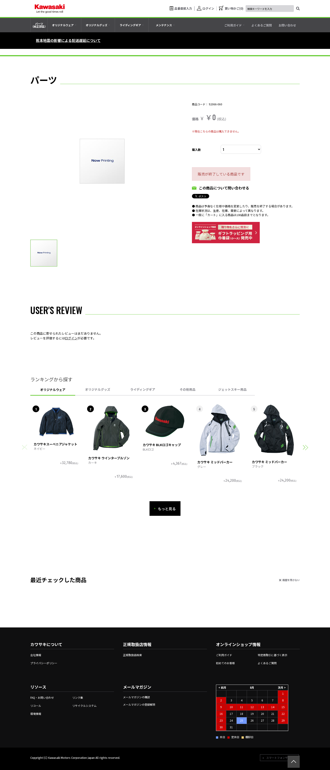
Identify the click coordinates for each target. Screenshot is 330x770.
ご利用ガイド (224, 655)
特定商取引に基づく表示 (272, 655)
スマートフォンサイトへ (281, 757)
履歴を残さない (291, 580)
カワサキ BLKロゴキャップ (162, 444)
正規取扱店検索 (132, 655)
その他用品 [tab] (187, 389)
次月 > (282, 687)
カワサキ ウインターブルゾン (109, 458)
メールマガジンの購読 (136, 697)
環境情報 (35, 714)
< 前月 (222, 687)
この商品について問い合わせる (224, 188)
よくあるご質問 (267, 663)
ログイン (71, 338)
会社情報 (35, 655)
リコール (35, 705)
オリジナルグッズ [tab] (97, 389)
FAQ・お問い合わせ (42, 697)
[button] (305, 447)
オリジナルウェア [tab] (52, 389)
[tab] (64, 25)
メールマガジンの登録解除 (139, 704)
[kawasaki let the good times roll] (49, 8)
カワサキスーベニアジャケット (55, 444)
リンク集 (77, 697)
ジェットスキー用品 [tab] (232, 389)
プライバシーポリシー (43, 663)
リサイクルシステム (84, 705)
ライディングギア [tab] (142, 389)
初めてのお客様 (225, 663)
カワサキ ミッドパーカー (215, 462)
